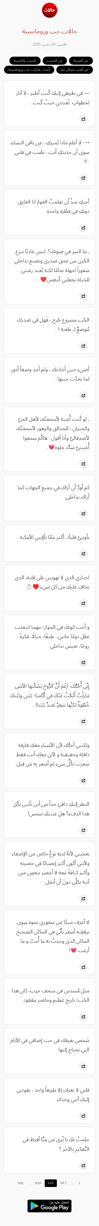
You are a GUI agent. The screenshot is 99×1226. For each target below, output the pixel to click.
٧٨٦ (63, 1183)
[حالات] (49, 16)
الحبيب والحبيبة (25, 60)
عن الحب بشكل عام (74, 69)
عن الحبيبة (81, 60)
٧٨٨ (38, 1183)
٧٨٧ (51, 1183)
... (29, 1183)
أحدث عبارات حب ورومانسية (29, 69)
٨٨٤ (21, 1183)
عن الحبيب (54, 60)
